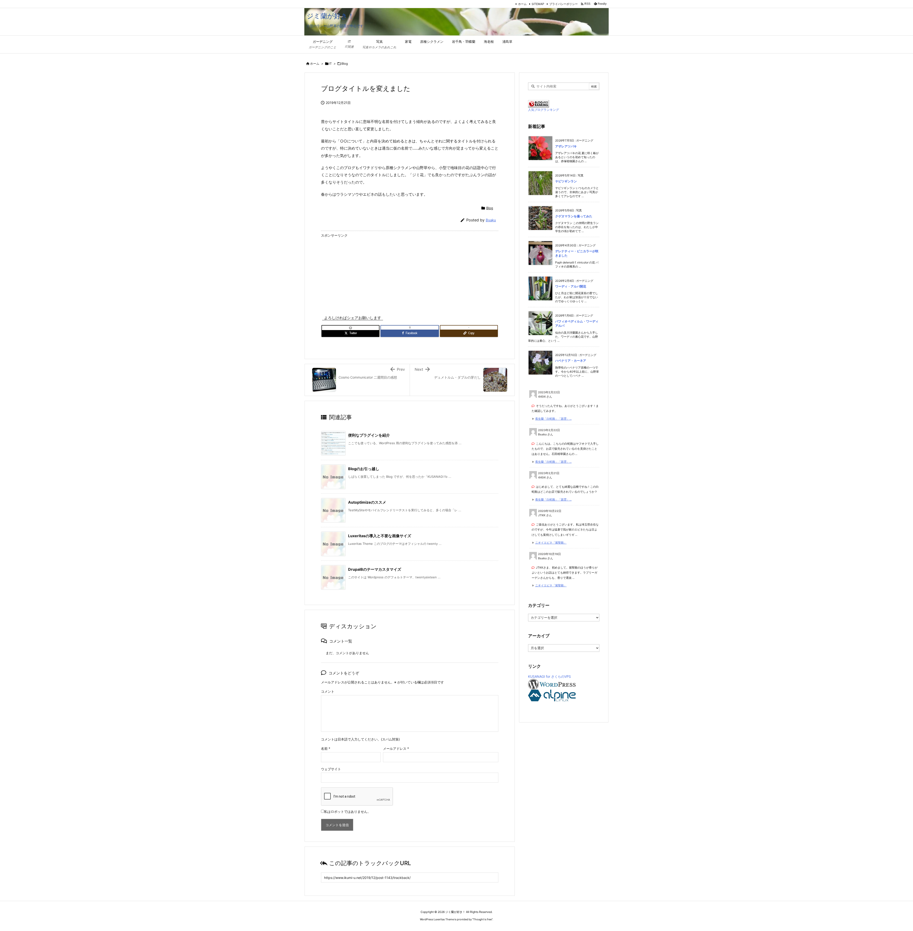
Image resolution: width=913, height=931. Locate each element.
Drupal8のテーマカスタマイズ (374, 569)
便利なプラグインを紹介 (369, 435)
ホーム (522, 4)
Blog (344, 63)
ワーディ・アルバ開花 (570, 286)
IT (330, 63)
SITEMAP (538, 4)
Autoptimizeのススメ (367, 502)
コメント (327, 691)
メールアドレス (396, 748)
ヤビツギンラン (566, 181)
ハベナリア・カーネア (570, 360)
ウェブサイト (331, 769)
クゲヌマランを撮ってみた (573, 216)
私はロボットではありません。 (347, 811)
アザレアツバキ (566, 146)
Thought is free (482, 919)
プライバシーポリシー (563, 4)
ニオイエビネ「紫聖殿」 (551, 542)
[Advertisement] (409, 272)
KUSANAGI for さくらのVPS (549, 676)
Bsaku (491, 220)
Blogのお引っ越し (363, 468)
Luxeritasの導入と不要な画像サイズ (379, 535)
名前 (325, 748)
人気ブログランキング (543, 110)
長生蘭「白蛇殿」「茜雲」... (553, 418)
